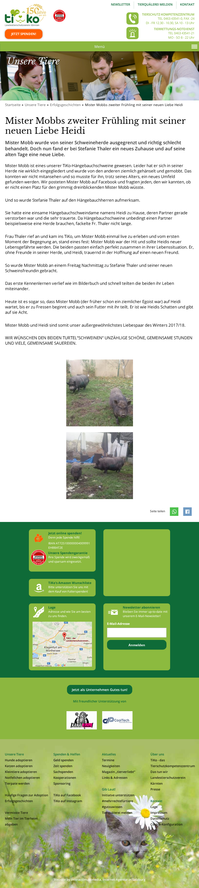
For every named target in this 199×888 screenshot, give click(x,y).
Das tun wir (159, 772)
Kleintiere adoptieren (21, 772)
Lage (154, 807)
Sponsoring (61, 783)
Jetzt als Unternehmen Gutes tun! (99, 689)
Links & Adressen (114, 777)
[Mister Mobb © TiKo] (99, 431)
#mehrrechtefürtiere (117, 801)
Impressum (158, 812)
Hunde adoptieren (18, 760)
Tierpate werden (17, 783)
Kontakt (187, 4)
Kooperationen (64, 777)
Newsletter (120, 4)
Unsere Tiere (35, 104)
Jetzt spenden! (23, 34)
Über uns (157, 754)
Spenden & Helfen (66, 754)
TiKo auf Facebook (67, 795)
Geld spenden (63, 760)
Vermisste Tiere (16, 812)
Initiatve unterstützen (118, 795)
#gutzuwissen (112, 807)
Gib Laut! (109, 789)
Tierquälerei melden (155, 4)
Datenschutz (159, 818)
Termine (108, 760)
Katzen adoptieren (19, 766)
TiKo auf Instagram (67, 801)
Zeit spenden (62, 766)
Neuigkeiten (111, 766)
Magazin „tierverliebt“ (118, 772)
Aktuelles (109, 754)
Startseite (13, 104)
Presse (155, 789)
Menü (99, 46)
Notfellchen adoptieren (22, 777)
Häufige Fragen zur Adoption (26, 795)
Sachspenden (63, 772)
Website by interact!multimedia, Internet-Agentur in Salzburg (99, 879)
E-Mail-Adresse (118, 624)
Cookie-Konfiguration (166, 824)
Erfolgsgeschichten (65, 104)
